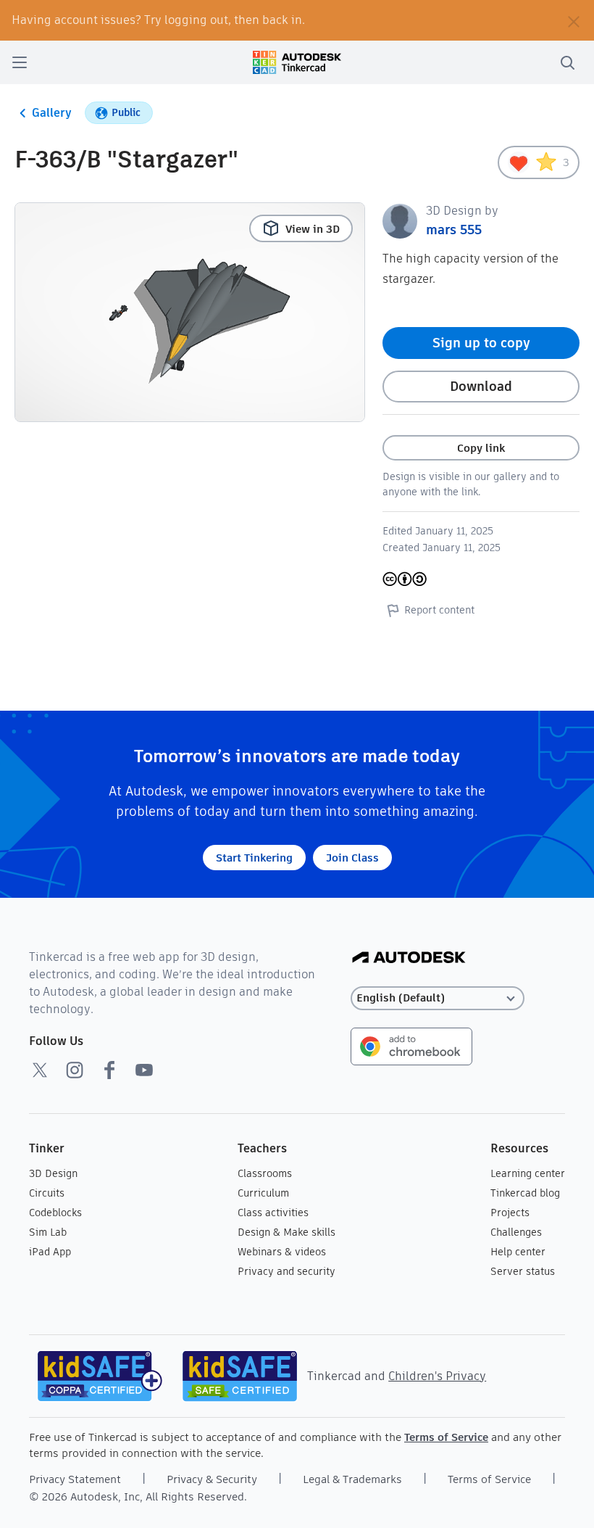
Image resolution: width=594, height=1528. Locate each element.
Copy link (481, 447)
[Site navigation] (19, 62)
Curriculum (263, 1193)
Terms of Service (446, 1437)
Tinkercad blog (525, 1193)
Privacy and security (286, 1271)
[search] (567, 62)
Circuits (46, 1193)
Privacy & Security (212, 1479)
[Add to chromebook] (411, 1045)
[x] (40, 1070)
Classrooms (265, 1173)
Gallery (52, 112)
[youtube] (144, 1070)
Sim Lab (48, 1232)
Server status (522, 1271)
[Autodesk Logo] (409, 958)
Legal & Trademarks (352, 1479)
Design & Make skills (286, 1232)
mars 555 (454, 229)
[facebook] (109, 1070)
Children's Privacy (437, 1376)
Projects (510, 1212)
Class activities (273, 1212)
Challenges (516, 1232)
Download (481, 386)
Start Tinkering (254, 857)
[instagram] (74, 1070)
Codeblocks (55, 1212)
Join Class (352, 857)
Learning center (527, 1173)
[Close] (573, 20)
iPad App (50, 1251)
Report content (439, 610)
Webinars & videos (282, 1251)
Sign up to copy (481, 343)
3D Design (53, 1173)
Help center (517, 1251)
